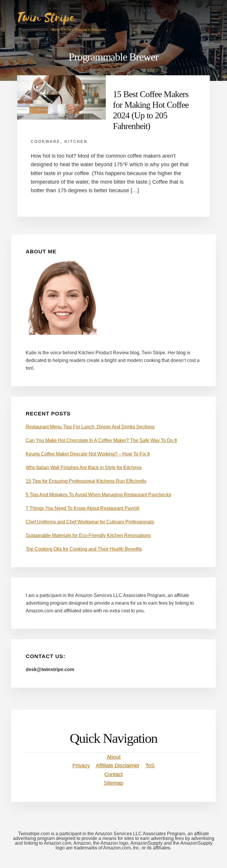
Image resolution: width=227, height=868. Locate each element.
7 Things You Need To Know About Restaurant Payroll (82, 508)
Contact (113, 774)
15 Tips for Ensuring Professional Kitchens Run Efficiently (86, 481)
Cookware (45, 141)
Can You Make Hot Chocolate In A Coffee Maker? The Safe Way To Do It (101, 440)
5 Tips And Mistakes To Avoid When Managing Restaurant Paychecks (98, 494)
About (114, 757)
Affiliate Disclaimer (118, 766)
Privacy (81, 766)
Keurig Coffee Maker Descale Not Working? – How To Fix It (88, 453)
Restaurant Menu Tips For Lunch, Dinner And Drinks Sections (90, 426)
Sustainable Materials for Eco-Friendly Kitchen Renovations (88, 535)
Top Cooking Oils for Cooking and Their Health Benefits (84, 549)
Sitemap (113, 783)
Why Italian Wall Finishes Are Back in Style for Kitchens (84, 467)
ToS (150, 766)
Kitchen (75, 141)
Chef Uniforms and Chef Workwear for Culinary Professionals (90, 521)
